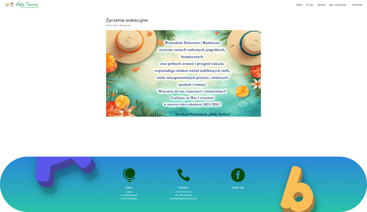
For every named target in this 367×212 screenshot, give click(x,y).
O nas (310, 5)
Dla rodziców (337, 5)
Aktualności (125, 25)
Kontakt (357, 5)
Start (299, 5)
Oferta (321, 5)
